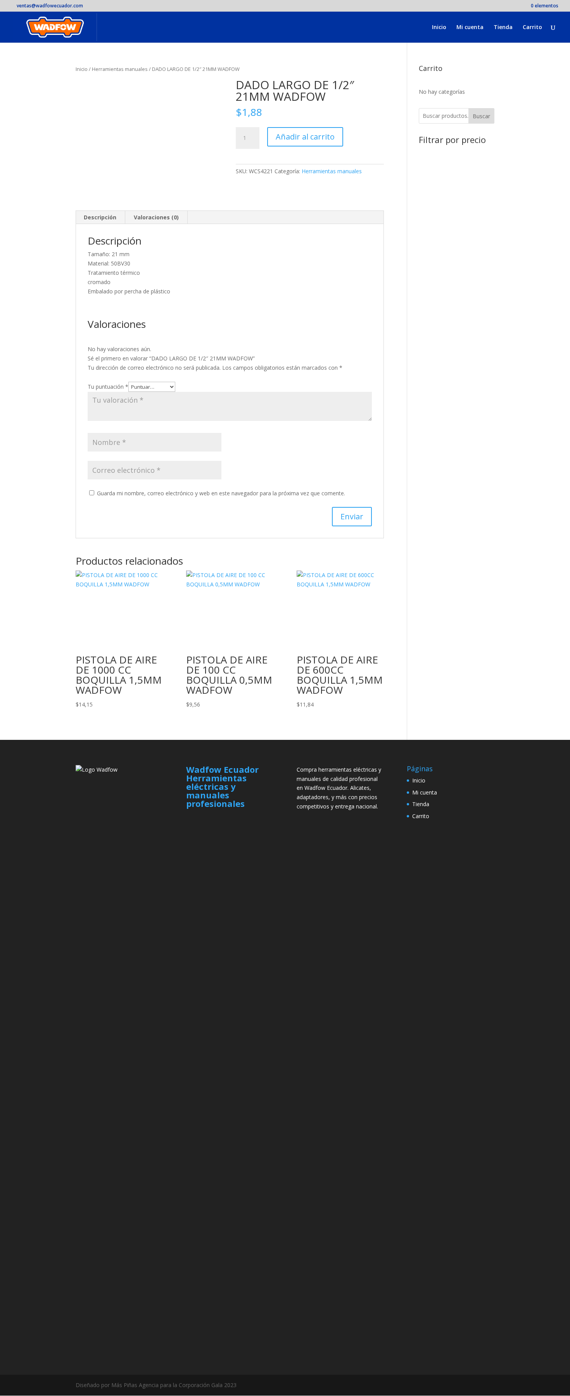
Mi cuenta (470, 27)
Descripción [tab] (100, 217)
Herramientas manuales (120, 68)
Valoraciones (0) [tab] (156, 217)
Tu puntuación (108, 386)
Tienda (503, 27)
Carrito (532, 27)
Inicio (439, 27)
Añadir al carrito (305, 136)
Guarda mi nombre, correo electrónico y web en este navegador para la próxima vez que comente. (221, 493)
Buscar (481, 116)
